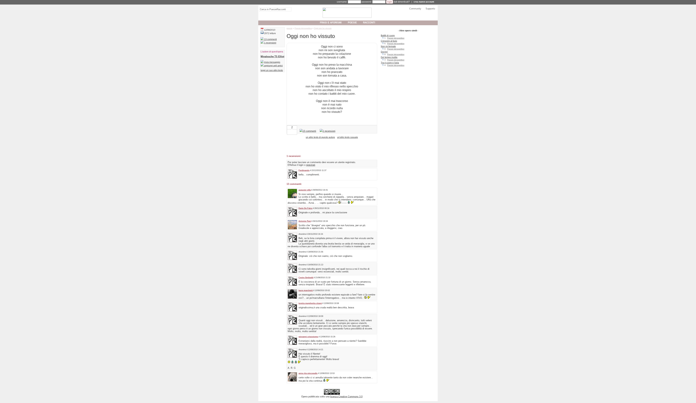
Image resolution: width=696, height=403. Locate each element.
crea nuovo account (424, 2)
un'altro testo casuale (347, 137)
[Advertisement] (329, 146)
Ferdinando (304, 170)
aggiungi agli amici (273, 65)
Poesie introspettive (395, 38)
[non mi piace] (289, 131)
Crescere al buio (389, 41)
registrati (310, 165)
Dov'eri (384, 52)
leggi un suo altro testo (272, 70)
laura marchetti (306, 290)
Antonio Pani (305, 221)
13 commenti (270, 39)
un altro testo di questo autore (320, 137)
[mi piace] (295, 131)
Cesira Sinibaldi (306, 277)
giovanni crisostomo (308, 337)
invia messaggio (272, 62)
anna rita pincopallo (308, 373)
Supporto (430, 8)
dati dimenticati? (402, 2)
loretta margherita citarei (310, 303)
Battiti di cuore (388, 35)
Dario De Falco (305, 208)
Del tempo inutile (389, 57)
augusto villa (305, 190)
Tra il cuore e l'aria (390, 62)
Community (415, 8)
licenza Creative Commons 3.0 (346, 396)
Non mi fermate (388, 46)
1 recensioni (270, 43)
